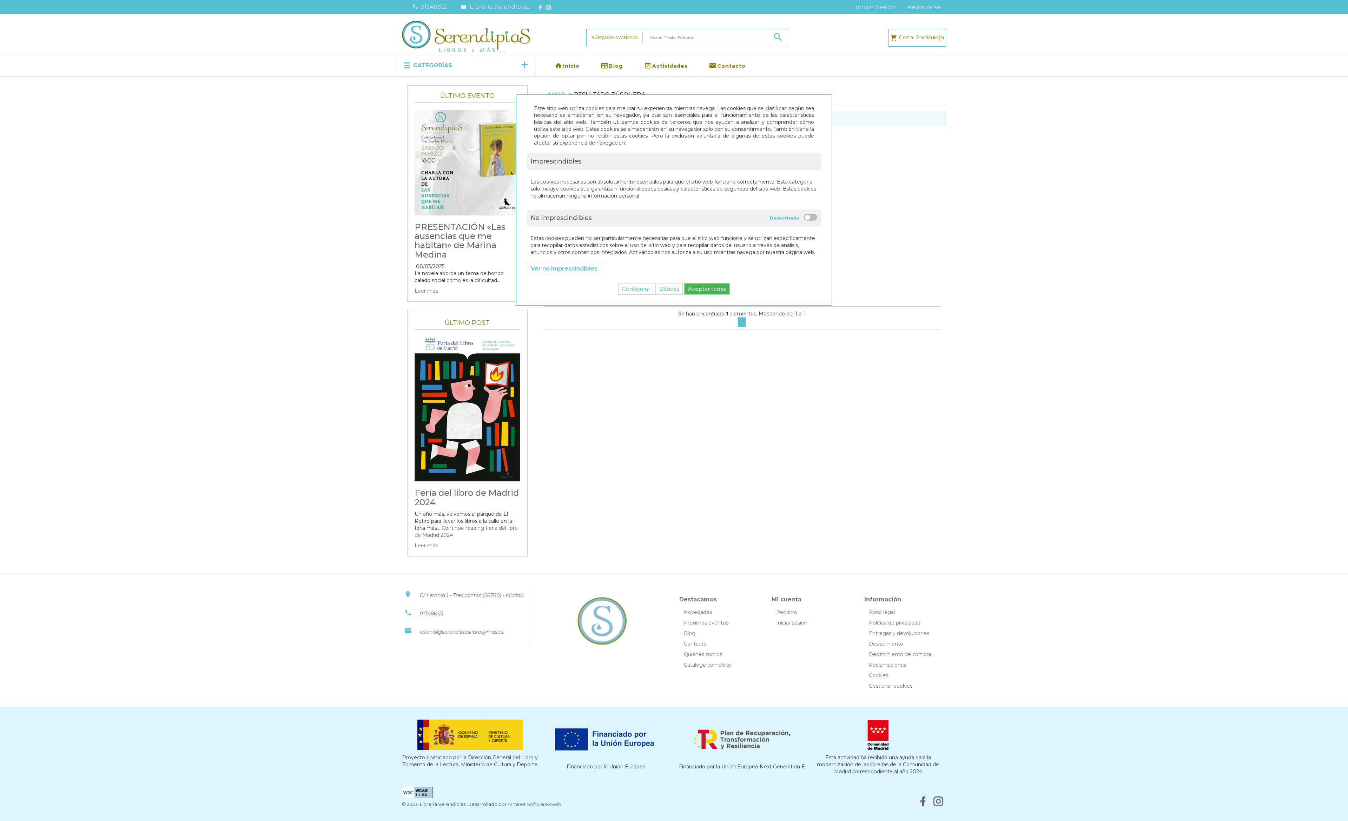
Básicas (669, 289)
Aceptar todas (707, 289)
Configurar (636, 289)
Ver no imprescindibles (564, 268)
